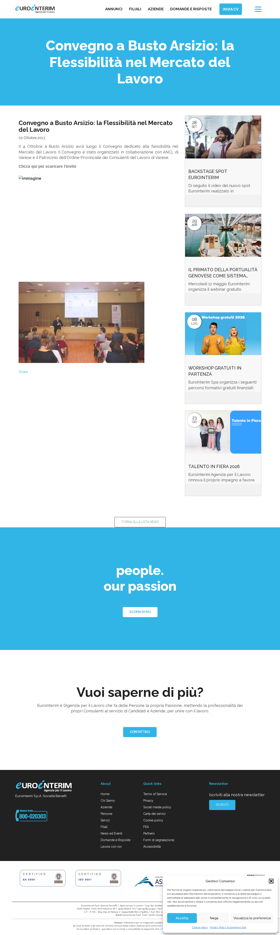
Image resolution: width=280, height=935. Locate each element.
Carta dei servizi (154, 813)
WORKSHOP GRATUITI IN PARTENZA (215, 371)
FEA (146, 827)
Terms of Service (155, 794)
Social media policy (157, 807)
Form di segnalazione (158, 840)
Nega (214, 918)
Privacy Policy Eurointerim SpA (228, 927)
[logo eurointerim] (35, 9)
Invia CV (230, 9)
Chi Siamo (108, 800)
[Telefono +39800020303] (31, 815)
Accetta (182, 918)
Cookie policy (200, 927)
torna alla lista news (140, 522)
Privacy (148, 800)
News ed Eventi (111, 833)
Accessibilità (152, 846)
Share (23, 372)
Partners (149, 833)
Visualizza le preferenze (252, 918)
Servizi (105, 820)
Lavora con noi (111, 846)
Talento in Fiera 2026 (214, 466)
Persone (106, 813)
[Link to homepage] (44, 787)
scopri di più (140, 612)
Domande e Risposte (115, 840)
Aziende (156, 9)
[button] (271, 881)
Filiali (135, 9)
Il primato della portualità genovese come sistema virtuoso (222, 273)
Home (105, 794)
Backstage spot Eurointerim (207, 174)
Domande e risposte (191, 9)
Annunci (113, 9)
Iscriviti (222, 804)
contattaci (140, 732)
